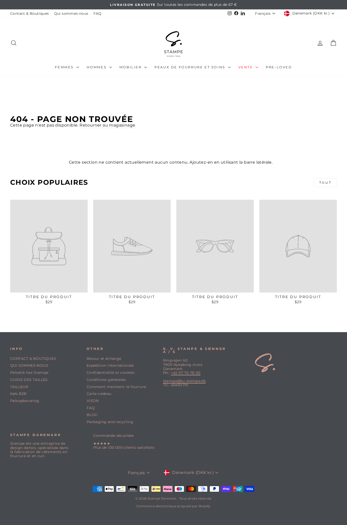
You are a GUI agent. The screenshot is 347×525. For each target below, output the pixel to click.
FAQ (97, 13)
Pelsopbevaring (24, 401)
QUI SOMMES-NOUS (29, 365)
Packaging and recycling (110, 422)
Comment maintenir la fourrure (116, 387)
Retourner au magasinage (107, 125)
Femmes (65, 67)
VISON (93, 401)
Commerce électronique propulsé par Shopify (173, 506)
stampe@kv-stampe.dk (184, 381)
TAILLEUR (19, 387)
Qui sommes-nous (71, 13)
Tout (325, 182)
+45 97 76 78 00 (185, 373)
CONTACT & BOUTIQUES (33, 359)
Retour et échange (104, 359)
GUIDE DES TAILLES (29, 380)
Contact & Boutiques (29, 13)
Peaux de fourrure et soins (190, 67)
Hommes (97, 67)
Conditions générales (106, 380)
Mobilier (131, 67)
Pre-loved (279, 67)
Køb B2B (18, 394)
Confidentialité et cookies (110, 372)
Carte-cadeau (99, 394)
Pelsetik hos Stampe (29, 372)
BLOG (92, 415)
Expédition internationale (110, 365)
